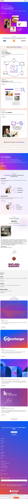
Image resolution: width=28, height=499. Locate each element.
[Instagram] (16, 494)
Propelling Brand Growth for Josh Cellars (7, 408)
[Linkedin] (12, 494)
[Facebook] (14, 494)
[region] (14, 496)
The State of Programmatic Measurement (8, 350)
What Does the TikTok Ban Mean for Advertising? (14, 485)
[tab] (14, 222)
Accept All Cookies (16, 497)
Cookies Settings (10, 497)
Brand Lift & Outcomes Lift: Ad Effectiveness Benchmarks (10, 379)
